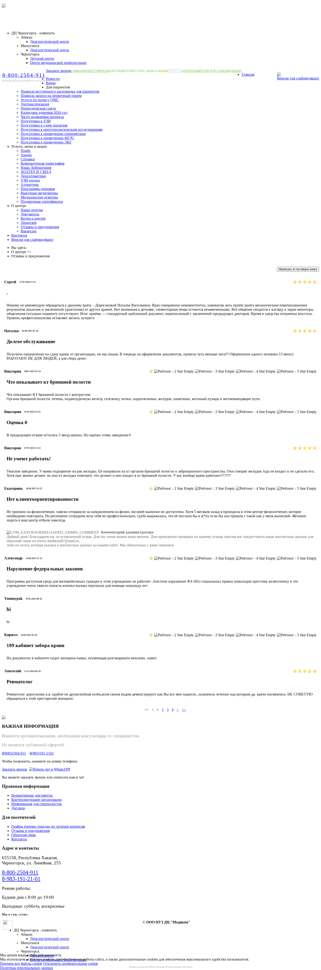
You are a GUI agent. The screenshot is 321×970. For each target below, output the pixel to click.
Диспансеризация (35, 104)
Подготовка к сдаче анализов (44, 125)
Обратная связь (23, 835)
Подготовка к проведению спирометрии (53, 134)
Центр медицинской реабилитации (58, 63)
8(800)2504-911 (14, 753)
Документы (30, 214)
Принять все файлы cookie (21, 964)
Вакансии (28, 231)
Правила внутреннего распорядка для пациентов (60, 91)
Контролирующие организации (36, 800)
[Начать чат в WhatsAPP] (49, 769)
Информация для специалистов (36, 804)
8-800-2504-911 (20, 872)
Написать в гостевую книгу (298, 269)
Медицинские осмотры (39, 197)
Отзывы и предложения (40, 227)
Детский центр (42, 58)
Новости (91, 71)
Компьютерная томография (42, 163)
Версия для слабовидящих (220, 71)
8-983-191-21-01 (21, 879)
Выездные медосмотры (39, 193)
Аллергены (30, 185)
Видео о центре (33, 218)
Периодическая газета (38, 108)
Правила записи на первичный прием (51, 96)
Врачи (104, 71)
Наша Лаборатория (36, 168)
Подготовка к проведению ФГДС (47, 138)
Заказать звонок (58, 71)
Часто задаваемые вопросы (42, 117)
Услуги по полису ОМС (40, 100)
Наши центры (32, 210)
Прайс (26, 151)
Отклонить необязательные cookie (70, 964)
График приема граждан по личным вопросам (48, 826)
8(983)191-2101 (42, 753)
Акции (26, 155)
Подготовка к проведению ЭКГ (46, 142)
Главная (77, 71)
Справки (28, 159)
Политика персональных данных (26, 968)
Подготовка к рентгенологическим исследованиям (61, 129)
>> (184, 710)
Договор (18, 808)
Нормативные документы (32, 795)
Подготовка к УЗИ (36, 121)
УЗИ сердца (30, 180)
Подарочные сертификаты (42, 201)
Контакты (190, 71)
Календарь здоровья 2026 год (44, 113)
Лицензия (28, 223)
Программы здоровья (38, 189)
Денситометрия (33, 176)
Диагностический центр (49, 42)
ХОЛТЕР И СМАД (36, 172)
